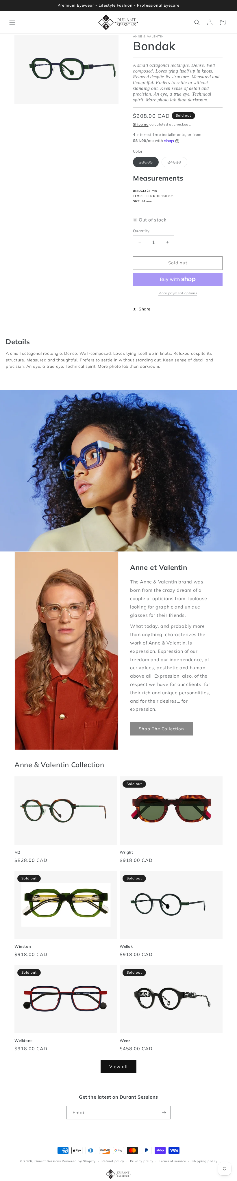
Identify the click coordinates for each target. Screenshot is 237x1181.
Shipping (141, 124)
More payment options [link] (177, 293)
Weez (125, 1040)
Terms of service (172, 1161)
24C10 (177, 163)
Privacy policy (141, 1161)
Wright (126, 852)
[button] (12, 22)
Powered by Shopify (79, 1161)
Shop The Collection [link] (161, 728)
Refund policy (112, 1161)
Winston (22, 946)
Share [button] (145, 309)
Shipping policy (205, 1161)
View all (118, 1066)
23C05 (149, 163)
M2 (17, 852)
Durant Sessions (47, 1161)
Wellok (126, 946)
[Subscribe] (164, 1112)
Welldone (23, 1040)
